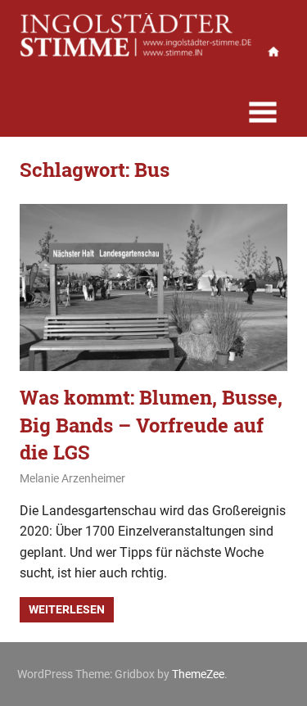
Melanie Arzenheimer (72, 478)
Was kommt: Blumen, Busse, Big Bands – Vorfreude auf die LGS (151, 424)
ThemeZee (198, 674)
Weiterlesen (67, 609)
